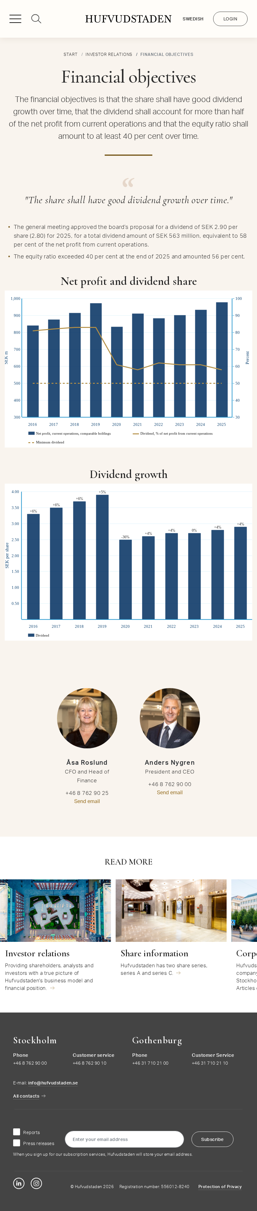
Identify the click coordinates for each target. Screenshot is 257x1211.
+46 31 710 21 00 (150, 1063)
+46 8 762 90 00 (30, 1063)
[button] (17, 21)
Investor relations (109, 54)
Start (71, 54)
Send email (87, 801)
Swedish (193, 18)
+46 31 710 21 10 (210, 1063)
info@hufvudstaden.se (53, 1082)
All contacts (26, 1096)
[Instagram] (36, 1183)
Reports (31, 1132)
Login (230, 18)
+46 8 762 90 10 (89, 1063)
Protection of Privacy (220, 1186)
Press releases (38, 1143)
